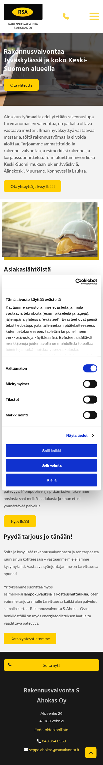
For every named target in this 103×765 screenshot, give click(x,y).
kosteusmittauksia (72, 593)
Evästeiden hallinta (51, 730)
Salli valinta (52, 465)
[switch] (90, 384)
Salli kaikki (51, 450)
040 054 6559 (54, 741)
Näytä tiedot (77, 435)
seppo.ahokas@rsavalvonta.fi (54, 749)
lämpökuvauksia (38, 593)
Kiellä (51, 480)
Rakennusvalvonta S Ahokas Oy (51, 696)
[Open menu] (94, 16)
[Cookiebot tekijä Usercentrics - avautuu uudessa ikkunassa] (75, 282)
